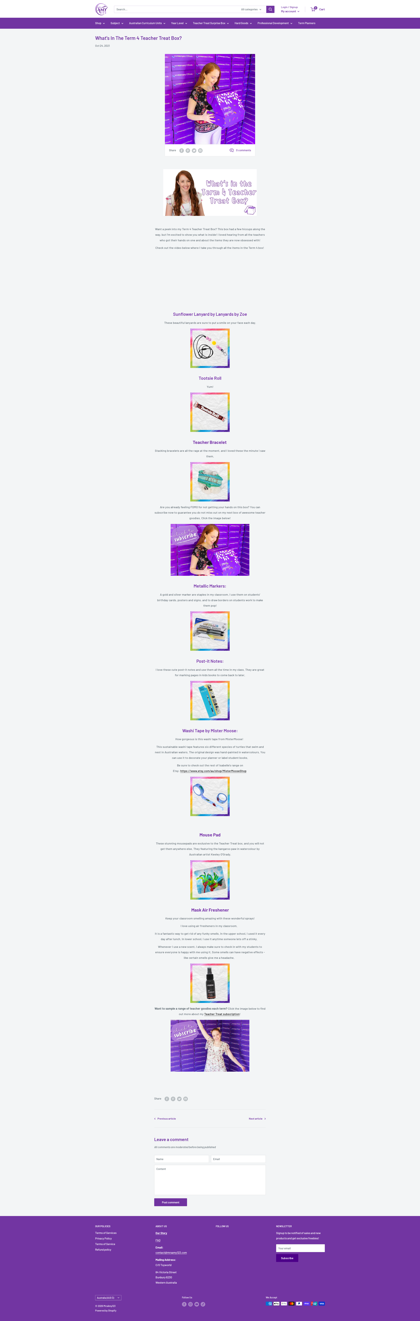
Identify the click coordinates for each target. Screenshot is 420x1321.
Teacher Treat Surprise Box (209, 23)
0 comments (243, 150)
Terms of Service (105, 1244)
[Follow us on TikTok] (203, 1304)
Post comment (170, 1202)
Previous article (167, 1118)
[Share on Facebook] (181, 150)
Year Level (177, 23)
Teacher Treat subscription (222, 1014)
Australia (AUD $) (105, 1297)
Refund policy (103, 1249)
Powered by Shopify (105, 1310)
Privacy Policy (103, 1238)
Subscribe (287, 1258)
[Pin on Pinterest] (188, 150)
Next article (255, 1118)
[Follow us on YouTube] (196, 1304)
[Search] (270, 9)
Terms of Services (105, 1232)
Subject (115, 23)
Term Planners (306, 23)
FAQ (158, 1240)
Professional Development (273, 23)
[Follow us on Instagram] (190, 1304)
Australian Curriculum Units (145, 23)
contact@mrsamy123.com (171, 1252)
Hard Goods (241, 23)
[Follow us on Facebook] (184, 1304)
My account (289, 11)
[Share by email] (200, 150)
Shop (98, 23)
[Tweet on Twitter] (194, 150)
